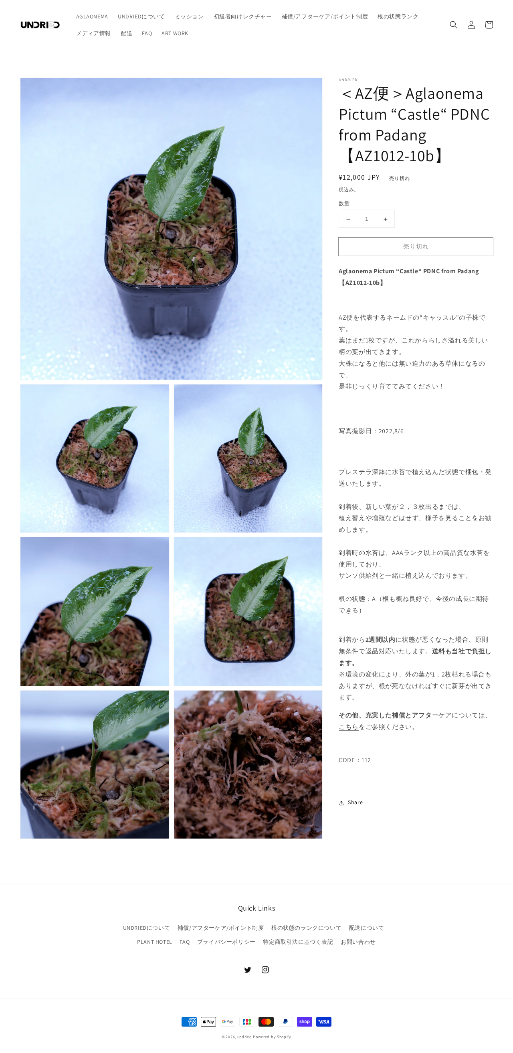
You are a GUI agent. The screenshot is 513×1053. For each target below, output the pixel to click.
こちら (349, 727)
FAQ (185, 941)
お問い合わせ (358, 941)
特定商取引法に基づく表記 (298, 941)
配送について (366, 927)
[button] (454, 25)
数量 (344, 203)
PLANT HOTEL (154, 941)
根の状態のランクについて (306, 927)
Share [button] (355, 802)
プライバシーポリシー (226, 941)
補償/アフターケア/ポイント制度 (221, 927)
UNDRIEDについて (146, 927)
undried (244, 1036)
